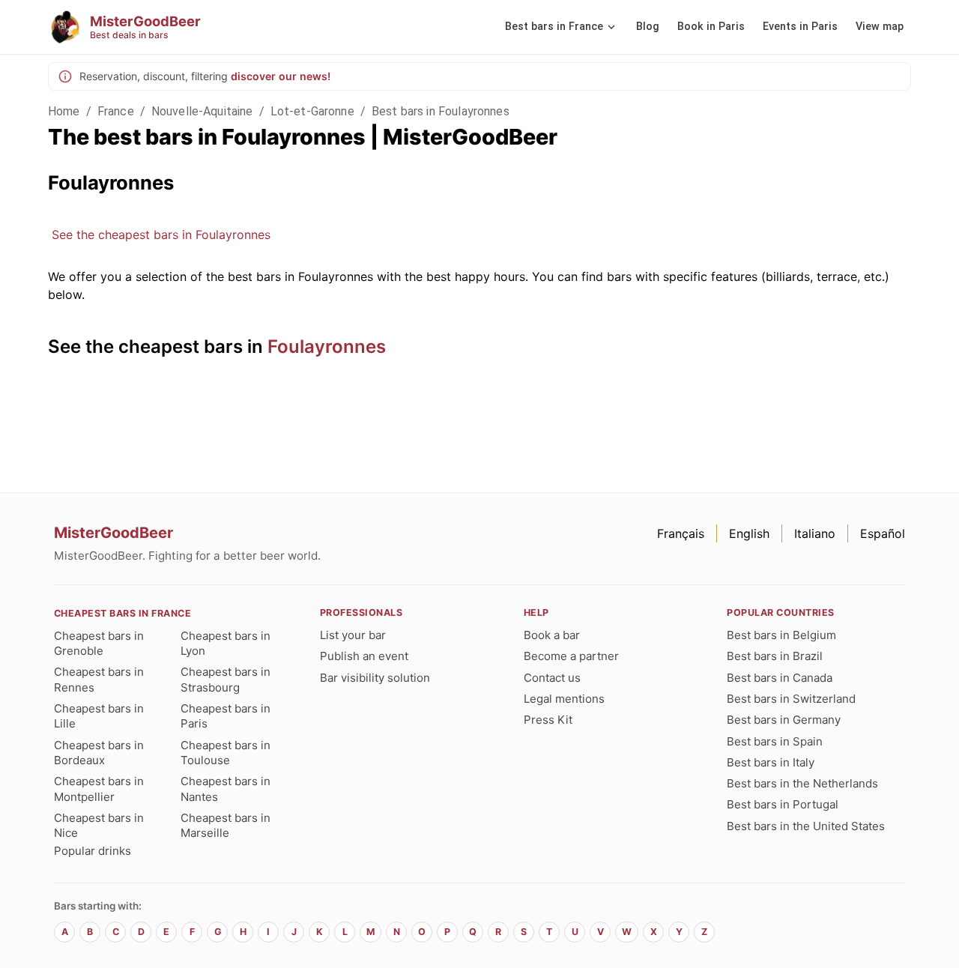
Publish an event (364, 656)
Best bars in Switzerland (791, 699)
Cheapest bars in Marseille (225, 825)
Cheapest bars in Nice (99, 825)
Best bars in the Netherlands (802, 783)
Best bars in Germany (784, 720)
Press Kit (548, 720)
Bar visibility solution (375, 678)
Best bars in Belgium (781, 635)
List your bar (353, 635)
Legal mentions (564, 699)
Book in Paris (711, 26)
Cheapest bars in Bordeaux (99, 752)
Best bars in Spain (775, 741)
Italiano (814, 533)
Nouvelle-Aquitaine (202, 111)
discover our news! (280, 76)
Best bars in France (554, 26)
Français (680, 533)
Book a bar (552, 635)
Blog (647, 26)
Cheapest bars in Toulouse (225, 752)
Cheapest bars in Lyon (225, 643)
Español (882, 533)
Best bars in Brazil (775, 656)
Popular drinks (92, 851)
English (749, 533)
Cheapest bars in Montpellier (99, 788)
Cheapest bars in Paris (225, 715)
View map (880, 26)
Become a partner (571, 656)
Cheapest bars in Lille (99, 715)
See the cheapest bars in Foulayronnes (161, 234)
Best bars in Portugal (782, 804)
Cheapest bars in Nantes (225, 788)
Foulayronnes (326, 346)
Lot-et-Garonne (312, 111)
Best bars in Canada (779, 678)
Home (64, 111)
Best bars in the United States (806, 826)
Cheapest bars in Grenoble (99, 643)
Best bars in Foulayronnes (440, 111)
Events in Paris (800, 26)
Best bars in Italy (770, 762)
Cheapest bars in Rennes (99, 679)
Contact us (552, 678)
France (115, 111)
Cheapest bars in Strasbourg (225, 679)
